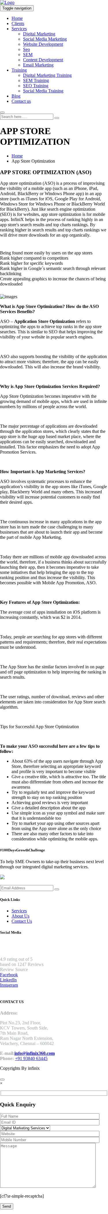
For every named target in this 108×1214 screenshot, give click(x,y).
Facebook (9, 974)
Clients (18, 23)
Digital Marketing (39, 33)
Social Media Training (43, 90)
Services (19, 28)
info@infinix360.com (34, 1053)
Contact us (21, 101)
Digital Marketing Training (47, 75)
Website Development (43, 44)
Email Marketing (38, 64)
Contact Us (22, 921)
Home (17, 18)
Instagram (9, 985)
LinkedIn (8, 979)
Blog (16, 96)
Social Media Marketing (45, 39)
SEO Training (35, 85)
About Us (20, 916)
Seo (26, 49)
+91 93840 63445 (31, 1058)
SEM (28, 54)
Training (19, 70)
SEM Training (36, 80)
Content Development (43, 59)
